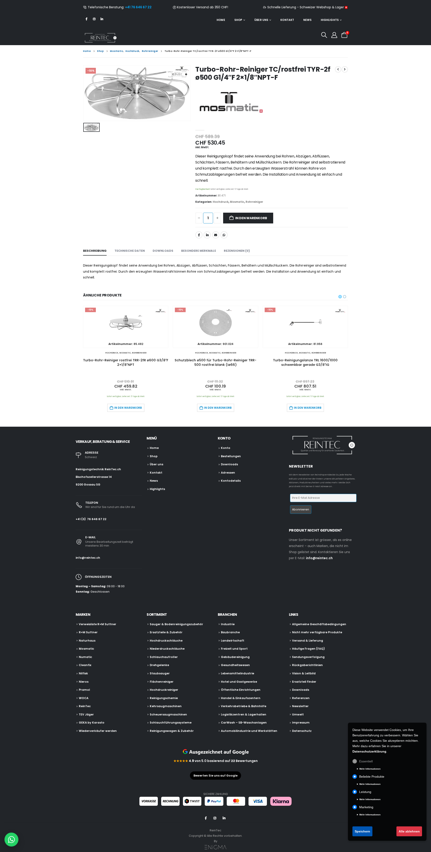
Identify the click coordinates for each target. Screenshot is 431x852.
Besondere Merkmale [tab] (198, 251)
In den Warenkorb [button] (128, 408)
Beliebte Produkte (371, 776)
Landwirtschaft (232, 640)
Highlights (330, 20)
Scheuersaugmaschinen (168, 714)
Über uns (261, 20)
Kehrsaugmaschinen (166, 706)
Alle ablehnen (409, 831)
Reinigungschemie (164, 698)
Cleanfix (85, 665)
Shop (238, 20)
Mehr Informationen (369, 769)
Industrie (228, 624)
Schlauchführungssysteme (170, 722)
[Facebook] (86, 19)
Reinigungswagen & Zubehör (172, 731)
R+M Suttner (88, 632)
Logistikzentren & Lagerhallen (243, 714)
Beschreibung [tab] (95, 251)
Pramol (84, 690)
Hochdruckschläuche (166, 640)
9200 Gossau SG (88, 484)
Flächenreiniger (162, 682)
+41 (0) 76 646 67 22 (91, 519)
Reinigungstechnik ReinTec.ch (98, 469)
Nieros (83, 682)
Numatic (85, 657)
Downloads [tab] (163, 251)
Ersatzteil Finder (304, 682)
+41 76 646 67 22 (138, 7)
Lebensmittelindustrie (237, 673)
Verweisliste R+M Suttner (97, 624)
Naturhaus (87, 640)
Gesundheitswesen (235, 665)
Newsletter (300, 706)
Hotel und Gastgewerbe (239, 682)
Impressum (301, 722)
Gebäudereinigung (235, 657)
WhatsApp (224, 234)
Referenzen (301, 698)
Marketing (366, 807)
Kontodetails (231, 481)
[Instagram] (94, 19)
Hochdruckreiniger (164, 690)
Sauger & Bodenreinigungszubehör (176, 624)
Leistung (365, 792)
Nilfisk (83, 673)
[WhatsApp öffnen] (11, 839)
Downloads (229, 464)
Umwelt (298, 714)
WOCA (83, 698)
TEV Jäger (86, 714)
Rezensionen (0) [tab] (237, 251)
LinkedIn (207, 234)
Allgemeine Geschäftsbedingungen (319, 624)
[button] (324, 35)
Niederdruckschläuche (167, 649)
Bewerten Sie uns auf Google (215, 775)
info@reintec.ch (88, 558)
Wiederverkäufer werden (98, 731)
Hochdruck (221, 202)
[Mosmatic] (229, 103)
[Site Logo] (100, 38)
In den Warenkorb (251, 218)
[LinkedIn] (102, 19)
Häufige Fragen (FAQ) (308, 649)
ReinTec (85, 706)
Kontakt (287, 20)
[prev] (338, 69)
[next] (345, 69)
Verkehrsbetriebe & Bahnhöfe (243, 706)
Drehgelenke (159, 665)
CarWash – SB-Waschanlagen (244, 722)
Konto (225, 448)
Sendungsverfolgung (308, 657)
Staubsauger (160, 673)
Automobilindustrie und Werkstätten (249, 731)
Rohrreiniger (254, 202)
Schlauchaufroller (164, 657)
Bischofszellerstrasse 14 (94, 477)
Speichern (362, 831)
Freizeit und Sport (234, 649)
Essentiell (366, 761)
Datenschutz (302, 731)
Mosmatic (237, 202)
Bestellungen (231, 456)
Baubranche (230, 632)
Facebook (198, 234)
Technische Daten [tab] (129, 251)
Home (221, 20)
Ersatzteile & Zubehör (166, 632)
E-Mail (215, 234)
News (307, 20)
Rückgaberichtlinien (307, 665)
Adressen (228, 473)
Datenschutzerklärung (369, 751)
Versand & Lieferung (307, 640)
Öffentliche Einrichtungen (240, 690)
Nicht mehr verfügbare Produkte (317, 632)
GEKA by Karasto (91, 722)
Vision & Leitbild (304, 673)
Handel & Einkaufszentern (240, 698)
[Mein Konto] (334, 35)
